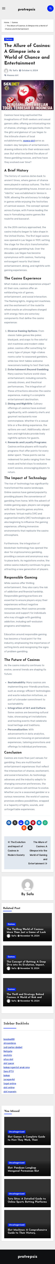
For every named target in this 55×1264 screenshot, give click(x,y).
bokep (7, 1075)
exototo (8, 1055)
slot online (9, 1087)
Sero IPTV (9, 1071)
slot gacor (9, 1063)
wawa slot (29, 140)
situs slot (8, 1059)
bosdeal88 (9, 1039)
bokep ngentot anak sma (17, 1067)
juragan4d (9, 1079)
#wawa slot (12, 75)
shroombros (10, 1043)
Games (8, 39)
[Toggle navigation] (3, 8)
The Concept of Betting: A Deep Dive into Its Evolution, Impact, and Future (26, 965)
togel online (10, 1083)
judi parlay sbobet (13, 1047)
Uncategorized (16, 1132)
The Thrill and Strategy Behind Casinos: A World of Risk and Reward (25, 997)
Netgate (8, 1051)
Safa (15, 70)
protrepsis (26, 9)
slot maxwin (10, 1091)
